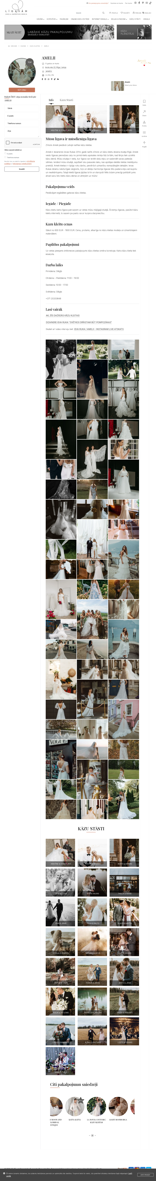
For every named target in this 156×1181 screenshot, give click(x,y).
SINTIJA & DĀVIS (61, 983)
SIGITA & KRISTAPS (125, 1012)
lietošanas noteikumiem (22, 164)
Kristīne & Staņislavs (61, 130)
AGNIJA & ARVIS (93, 983)
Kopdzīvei (51, 19)
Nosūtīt (22, 169)
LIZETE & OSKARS (125, 1042)
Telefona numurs (13, 157)
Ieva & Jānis (61, 923)
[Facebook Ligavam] (139, 3)
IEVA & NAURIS (93, 893)
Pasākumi (64, 19)
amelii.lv (48, 71)
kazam (23, 46)
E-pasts (10, 154)
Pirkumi (138, 13)
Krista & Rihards (93, 130)
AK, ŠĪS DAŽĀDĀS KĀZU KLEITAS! (63, 315)
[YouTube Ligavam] (146, 3)
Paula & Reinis (125, 893)
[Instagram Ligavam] (135, 3)
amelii (46, 46)
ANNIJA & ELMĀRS (61, 953)
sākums (14, 46)
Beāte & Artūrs (125, 130)
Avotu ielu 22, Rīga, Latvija (55, 67)
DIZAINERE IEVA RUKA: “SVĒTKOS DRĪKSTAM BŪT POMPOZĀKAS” (79, 322)
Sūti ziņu (22, 90)
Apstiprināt (145, 1175)
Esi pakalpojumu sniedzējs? (99, 3)
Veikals (146, 19)
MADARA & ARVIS (93, 953)
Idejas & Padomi (118, 19)
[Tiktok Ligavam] (150, 3)
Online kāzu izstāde (80, 19)
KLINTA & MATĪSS (125, 923)
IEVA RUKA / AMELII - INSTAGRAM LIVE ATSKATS (99, 329)
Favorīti (126, 13)
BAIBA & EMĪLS (61, 1072)
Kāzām (40, 19)
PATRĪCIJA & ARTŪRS (93, 1012)
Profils (115, 13)
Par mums (128, 3)
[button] (89, 1133)
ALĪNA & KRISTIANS (93, 1042)
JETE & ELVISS (61, 893)
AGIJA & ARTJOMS (61, 1012)
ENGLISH (148, 13)
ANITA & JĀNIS (125, 983)
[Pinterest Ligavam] (143, 3)
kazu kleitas (35, 46)
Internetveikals (99, 19)
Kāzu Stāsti (135, 19)
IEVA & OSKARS (125, 953)
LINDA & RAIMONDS (61, 1042)
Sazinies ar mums (117, 3)
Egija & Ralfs (93, 923)
